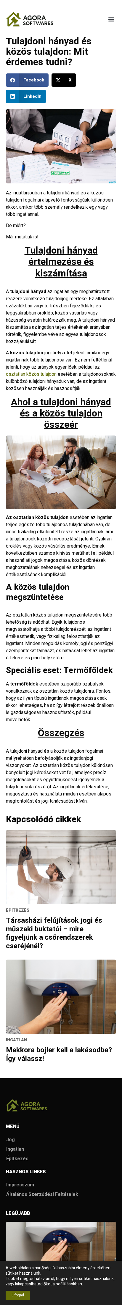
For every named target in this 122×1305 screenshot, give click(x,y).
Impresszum (20, 1184)
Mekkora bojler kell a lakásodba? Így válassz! (59, 1054)
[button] (111, 19)
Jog (10, 1139)
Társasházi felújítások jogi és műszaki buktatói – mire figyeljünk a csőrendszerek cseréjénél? (54, 933)
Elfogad (18, 1295)
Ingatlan (15, 1149)
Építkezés (17, 1158)
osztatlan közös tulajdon (31, 374)
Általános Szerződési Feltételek (42, 1194)
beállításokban (69, 1284)
